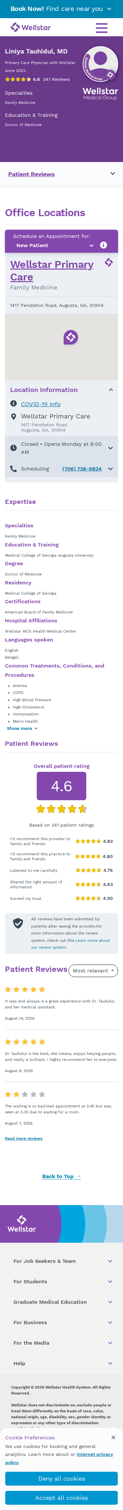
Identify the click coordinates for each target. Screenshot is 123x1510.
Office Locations (45, 212)
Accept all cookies (61, 1497)
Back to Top (58, 1176)
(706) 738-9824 (82, 469)
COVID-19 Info (41, 404)
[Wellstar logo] (30, 27)
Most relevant (91, 971)
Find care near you (57, 9)
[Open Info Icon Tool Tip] (103, 245)
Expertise (20, 502)
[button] (61, 448)
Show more (19, 728)
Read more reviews (23, 1138)
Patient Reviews (31, 174)
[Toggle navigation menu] (109, 174)
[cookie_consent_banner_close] (113, 1437)
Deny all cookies (61, 1478)
